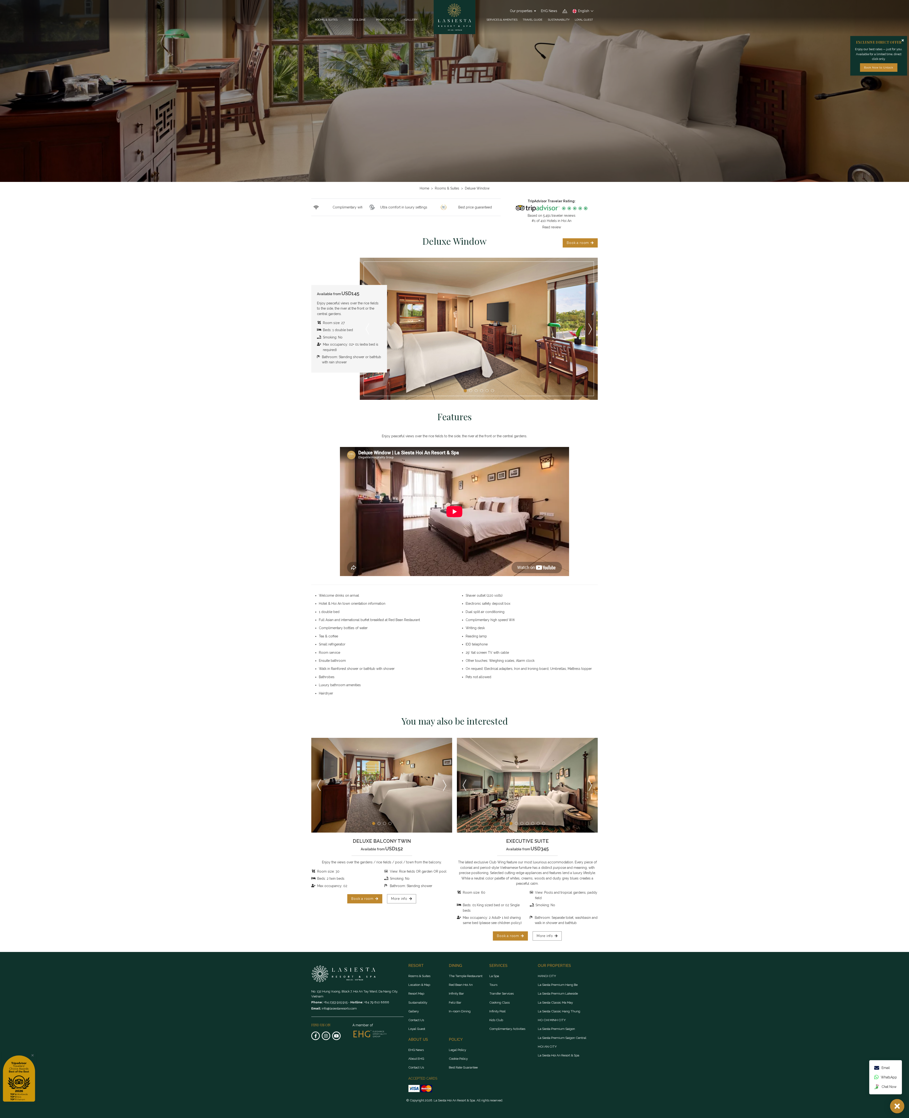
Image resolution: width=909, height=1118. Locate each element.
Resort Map (416, 993)
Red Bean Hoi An (461, 985)
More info (399, 899)
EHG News (549, 11)
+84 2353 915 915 (336, 1002)
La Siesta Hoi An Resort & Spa (558, 1055)
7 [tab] (543, 823)
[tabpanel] (479, 329)
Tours (493, 985)
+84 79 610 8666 (376, 1002)
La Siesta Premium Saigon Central (562, 1038)
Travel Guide (532, 19)
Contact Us (416, 1020)
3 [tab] (476, 390)
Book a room (578, 243)
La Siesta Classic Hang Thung (559, 1011)
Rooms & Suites (447, 188)
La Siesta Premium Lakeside (558, 993)
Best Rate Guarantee (463, 1067)
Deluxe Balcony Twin (382, 841)
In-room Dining (460, 1011)
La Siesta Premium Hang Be (558, 985)
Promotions (385, 19)
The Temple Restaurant (465, 976)
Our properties (521, 11)
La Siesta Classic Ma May (555, 1002)
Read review (551, 227)
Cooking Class (499, 1002)
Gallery (411, 19)
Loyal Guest (584, 19)
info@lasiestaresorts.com (339, 1008)
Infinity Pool (497, 1011)
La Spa (494, 976)
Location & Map (419, 985)
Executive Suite (527, 841)
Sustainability (559, 19)
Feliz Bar (455, 1002)
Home (424, 188)
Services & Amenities (501, 19)
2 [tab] (470, 390)
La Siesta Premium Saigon (556, 1029)
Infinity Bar (456, 993)
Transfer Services (501, 993)
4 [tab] (481, 390)
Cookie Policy (458, 1058)
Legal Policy (457, 1050)
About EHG (416, 1058)
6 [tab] (492, 390)
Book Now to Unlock (878, 67)
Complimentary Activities (507, 1029)
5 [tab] (487, 390)
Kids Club (496, 1020)
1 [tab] (465, 390)
